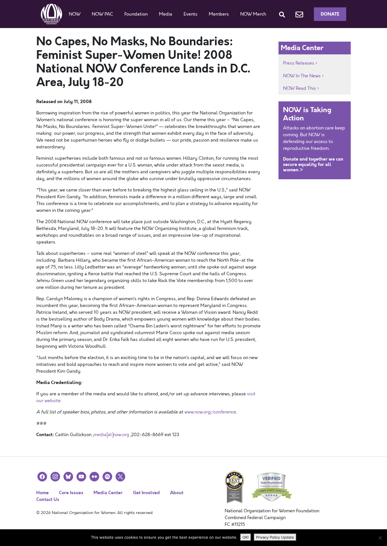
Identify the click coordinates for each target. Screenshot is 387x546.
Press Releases (298, 63)
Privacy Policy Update (275, 537)
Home (42, 492)
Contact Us (47, 499)
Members (219, 14)
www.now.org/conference (210, 412)
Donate (330, 14)
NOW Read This (299, 88)
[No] (380, 538)
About (176, 492)
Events (190, 14)
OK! (246, 537)
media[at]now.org (111, 435)
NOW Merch (253, 14)
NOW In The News (302, 76)
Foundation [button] (136, 14)
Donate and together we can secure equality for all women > (313, 164)
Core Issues (71, 492)
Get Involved (146, 492)
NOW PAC (102, 14)
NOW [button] (74, 14)
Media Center (108, 492)
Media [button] (165, 14)
